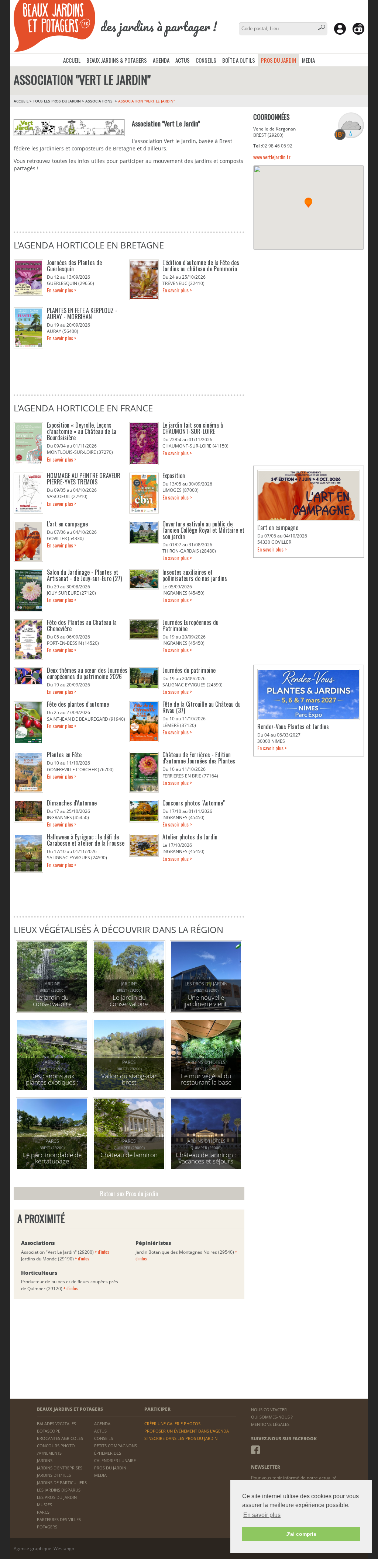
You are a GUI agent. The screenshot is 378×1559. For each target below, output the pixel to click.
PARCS (43, 1512)
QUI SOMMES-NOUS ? (272, 1417)
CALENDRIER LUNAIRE (115, 1460)
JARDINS (44, 1460)
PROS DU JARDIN (278, 60)
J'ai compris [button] (301, 1534)
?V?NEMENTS (49, 1453)
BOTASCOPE (48, 1431)
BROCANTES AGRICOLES (60, 1438)
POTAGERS (47, 1527)
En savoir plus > (61, 290)
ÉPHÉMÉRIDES (107, 1453)
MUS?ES (44, 1504)
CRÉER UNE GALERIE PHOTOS (172, 1423)
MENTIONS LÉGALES (270, 1424)
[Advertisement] (308, 303)
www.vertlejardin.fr (272, 157)
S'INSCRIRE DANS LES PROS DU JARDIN (180, 1438)
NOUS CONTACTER (269, 1409)
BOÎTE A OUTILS (238, 60)
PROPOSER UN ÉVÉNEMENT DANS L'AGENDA (186, 1431)
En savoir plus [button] (262, 1515)
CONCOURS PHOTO (56, 1445)
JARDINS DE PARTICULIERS (62, 1482)
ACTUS (182, 60)
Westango (64, 1548)
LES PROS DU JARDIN (57, 1497)
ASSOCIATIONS (99, 101)
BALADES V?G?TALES (56, 1423)
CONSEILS (206, 60)
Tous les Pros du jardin (57, 101)
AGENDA (161, 60)
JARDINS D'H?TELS (54, 1475)
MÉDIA (100, 1475)
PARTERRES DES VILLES (59, 1519)
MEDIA (308, 60)
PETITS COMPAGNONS (115, 1445)
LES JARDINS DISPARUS (58, 1490)
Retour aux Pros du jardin (129, 1193)
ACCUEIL (71, 60)
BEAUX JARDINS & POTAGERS (116, 60)
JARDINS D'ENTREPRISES (59, 1468)
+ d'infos (102, 1252)
